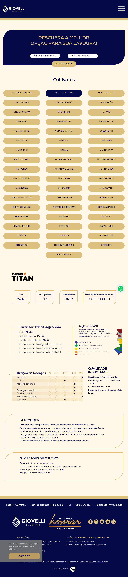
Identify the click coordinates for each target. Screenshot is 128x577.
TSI (69, 505)
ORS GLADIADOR (106, 207)
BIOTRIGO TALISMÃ (22, 93)
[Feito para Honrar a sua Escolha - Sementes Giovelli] (65, 521)
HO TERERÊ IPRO (106, 160)
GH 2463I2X (64, 188)
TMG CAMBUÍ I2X (64, 255)
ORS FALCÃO (106, 103)
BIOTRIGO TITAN (64, 93)
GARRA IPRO (106, 150)
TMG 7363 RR (106, 188)
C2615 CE (21, 236)
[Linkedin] (107, 521)
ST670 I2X (106, 245)
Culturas (20, 505)
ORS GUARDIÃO (22, 112)
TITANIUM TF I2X (21, 131)
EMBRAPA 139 (64, 122)
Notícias (58, 505)
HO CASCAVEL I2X (22, 179)
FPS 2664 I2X (106, 236)
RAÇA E (64, 150)
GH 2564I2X (22, 245)
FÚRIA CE (64, 141)
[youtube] (102, 521)
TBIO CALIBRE (21, 103)
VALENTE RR (106, 131)
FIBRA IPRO (22, 150)
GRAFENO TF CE (21, 226)
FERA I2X (64, 226)
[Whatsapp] (113, 521)
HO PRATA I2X (106, 169)
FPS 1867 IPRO (21, 160)
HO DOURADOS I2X (64, 245)
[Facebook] (90, 521)
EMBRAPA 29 (21, 217)
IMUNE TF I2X (106, 122)
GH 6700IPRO (106, 179)
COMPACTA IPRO (64, 131)
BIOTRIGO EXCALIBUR (64, 207)
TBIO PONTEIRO (106, 93)
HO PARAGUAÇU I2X (64, 169)
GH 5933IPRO (64, 179)
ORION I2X (106, 217)
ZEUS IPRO (106, 141)
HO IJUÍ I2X (22, 169)
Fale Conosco (83, 505)
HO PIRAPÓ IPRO (64, 160)
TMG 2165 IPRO (64, 198)
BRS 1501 (64, 217)
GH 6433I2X (22, 188)
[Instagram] (96, 521)
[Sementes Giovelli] (14, 9)
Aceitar (24, 556)
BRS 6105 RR (106, 198)
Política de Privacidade (108, 505)
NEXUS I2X (21, 141)
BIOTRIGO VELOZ (21, 207)
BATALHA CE (106, 226)
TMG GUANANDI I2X (22, 198)
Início (8, 505)
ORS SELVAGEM (64, 103)
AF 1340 (106, 112)
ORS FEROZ (64, 112)
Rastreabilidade (39, 505)
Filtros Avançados (64, 64)
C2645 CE (64, 236)
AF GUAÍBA (21, 122)
